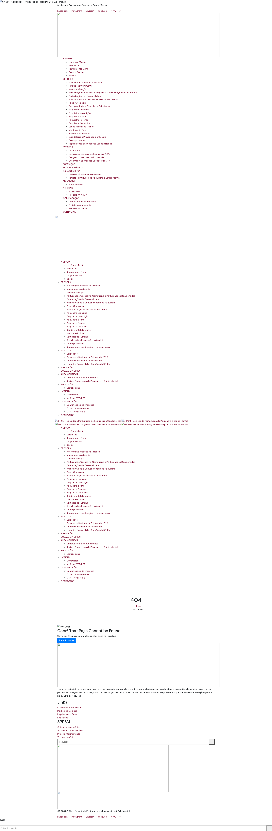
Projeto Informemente (68, 733)
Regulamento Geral (67, 714)
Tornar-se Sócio (65, 737)
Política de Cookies (67, 710)
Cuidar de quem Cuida (68, 727)
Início (139, 606)
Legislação (62, 717)
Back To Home (66, 640)
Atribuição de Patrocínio (70, 730)
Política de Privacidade (69, 707)
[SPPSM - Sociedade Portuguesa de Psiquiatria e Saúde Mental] (88, 420)
